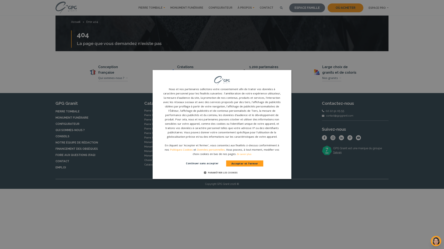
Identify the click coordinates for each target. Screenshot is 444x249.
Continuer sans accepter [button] (202, 163)
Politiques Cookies (181, 149)
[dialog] (222, 124)
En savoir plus (244, 154)
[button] (221, 172)
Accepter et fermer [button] (244, 163)
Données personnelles (211, 149)
